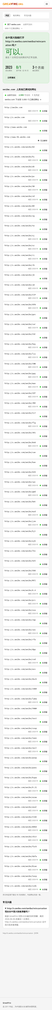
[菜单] (46, 4)
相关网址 (16, 15)
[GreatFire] (13, 4)
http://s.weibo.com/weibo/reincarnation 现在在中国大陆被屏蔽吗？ (26, 910)
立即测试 (11, 77)
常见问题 (27, 15)
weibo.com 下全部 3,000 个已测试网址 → (23, 99)
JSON (36, 933)
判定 (7, 15)
